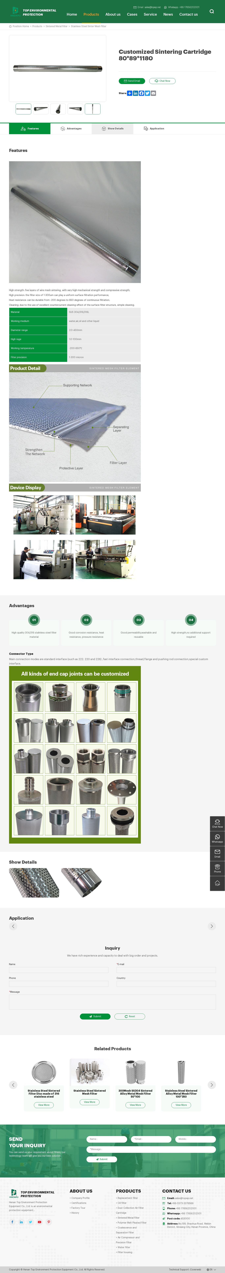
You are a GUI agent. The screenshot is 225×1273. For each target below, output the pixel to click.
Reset (132, 1016)
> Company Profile (80, 1198)
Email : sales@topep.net (149, 7)
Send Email (134, 81)
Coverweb (195, 1270)
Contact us (188, 14)
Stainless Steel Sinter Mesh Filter (88, 26)
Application (157, 128)
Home (72, 14)
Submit (97, 1016)
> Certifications (78, 1203)
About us (113, 14)
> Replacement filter (127, 1198)
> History (74, 1213)
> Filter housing (124, 1252)
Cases (132, 14)
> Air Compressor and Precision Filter (128, 1240)
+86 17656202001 (186, 1208)
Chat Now (164, 81)
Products (91, 14)
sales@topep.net (184, 1198)
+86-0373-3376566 (183, 1203)
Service (150, 14)
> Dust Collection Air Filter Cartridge (130, 1210)
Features (33, 128)
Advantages (74, 128)
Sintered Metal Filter (57, 26)
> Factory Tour (77, 1208)
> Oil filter (121, 1203)
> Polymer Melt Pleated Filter (131, 1223)
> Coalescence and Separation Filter (126, 1230)
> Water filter (123, 1247)
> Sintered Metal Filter (128, 1218)
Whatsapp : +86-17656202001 (183, 7)
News (168, 14)
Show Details (116, 128)
